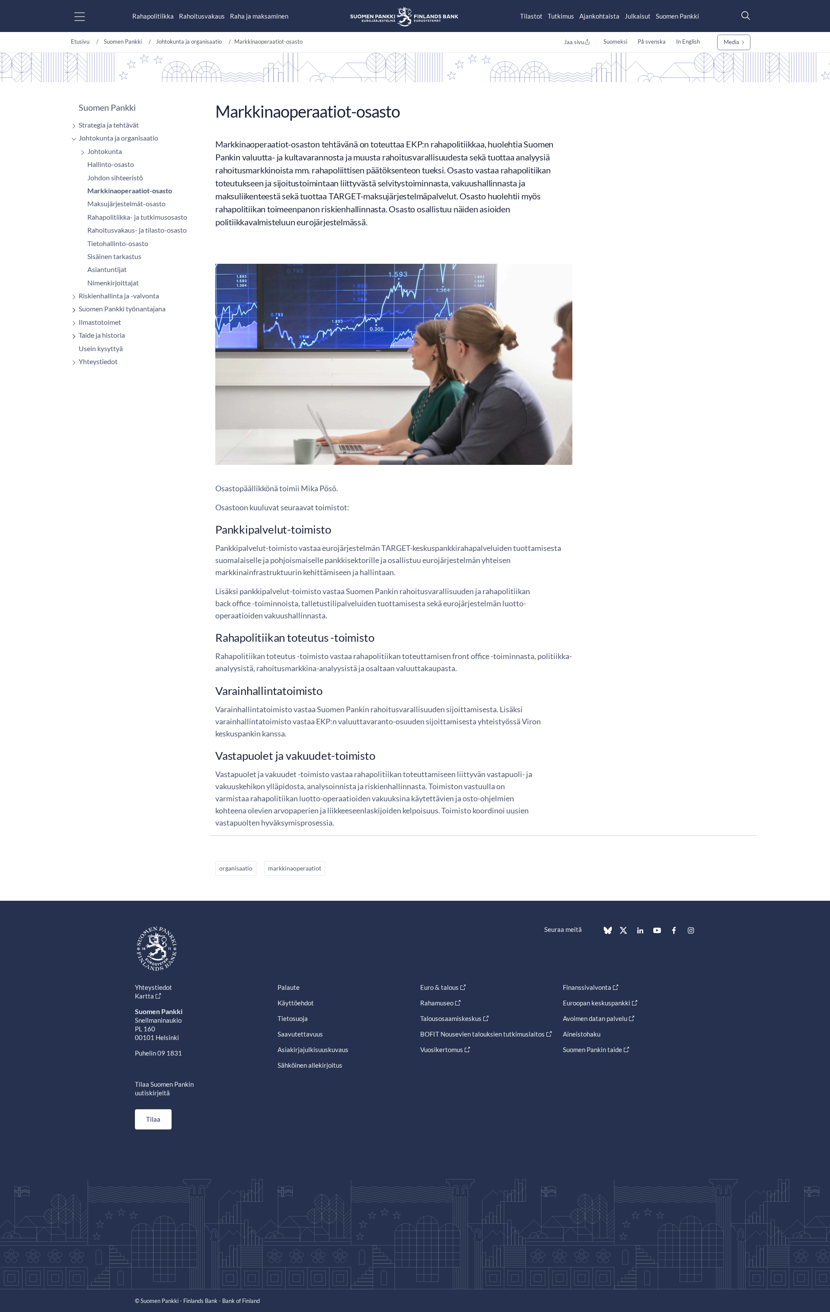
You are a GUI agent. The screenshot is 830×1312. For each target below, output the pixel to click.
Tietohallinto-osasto (117, 243)
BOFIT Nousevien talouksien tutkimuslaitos (482, 1034)
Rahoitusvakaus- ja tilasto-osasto (137, 230)
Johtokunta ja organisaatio (189, 41)
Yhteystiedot (98, 361)
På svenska (652, 41)
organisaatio (235, 868)
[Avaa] (72, 126)
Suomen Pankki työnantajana (122, 308)
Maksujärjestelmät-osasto (126, 203)
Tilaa (153, 1119)
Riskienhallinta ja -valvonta (119, 295)
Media (731, 41)
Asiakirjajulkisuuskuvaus (313, 1049)
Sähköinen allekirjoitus (310, 1065)
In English (688, 41)
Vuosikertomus (441, 1049)
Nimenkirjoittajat (113, 282)
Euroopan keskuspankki (596, 1003)
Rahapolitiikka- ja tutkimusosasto (137, 217)
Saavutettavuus (300, 1034)
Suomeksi (615, 41)
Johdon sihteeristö (115, 177)
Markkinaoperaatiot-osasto (129, 190)
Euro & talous (439, 987)
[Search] (743, 15)
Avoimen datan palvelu (595, 1018)
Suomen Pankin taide (592, 1049)
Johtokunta (104, 151)
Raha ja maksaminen (259, 16)
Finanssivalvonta (587, 987)
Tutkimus (561, 16)
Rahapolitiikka (153, 16)
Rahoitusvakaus (202, 16)
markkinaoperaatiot (294, 868)
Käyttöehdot (296, 1003)
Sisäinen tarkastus (114, 256)
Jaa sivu (574, 41)
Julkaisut (638, 16)
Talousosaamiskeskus (451, 1018)
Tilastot (531, 16)
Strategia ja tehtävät (109, 125)
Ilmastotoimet (100, 322)
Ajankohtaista (599, 16)
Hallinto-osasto (110, 164)
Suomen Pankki (677, 16)
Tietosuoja (293, 1018)
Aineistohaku (581, 1034)
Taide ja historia (102, 335)
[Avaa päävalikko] (87, 16)
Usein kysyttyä (101, 348)
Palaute (289, 987)
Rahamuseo (436, 1003)
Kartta (144, 996)
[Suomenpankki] (404, 16)
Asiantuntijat (107, 269)
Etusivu (80, 41)
